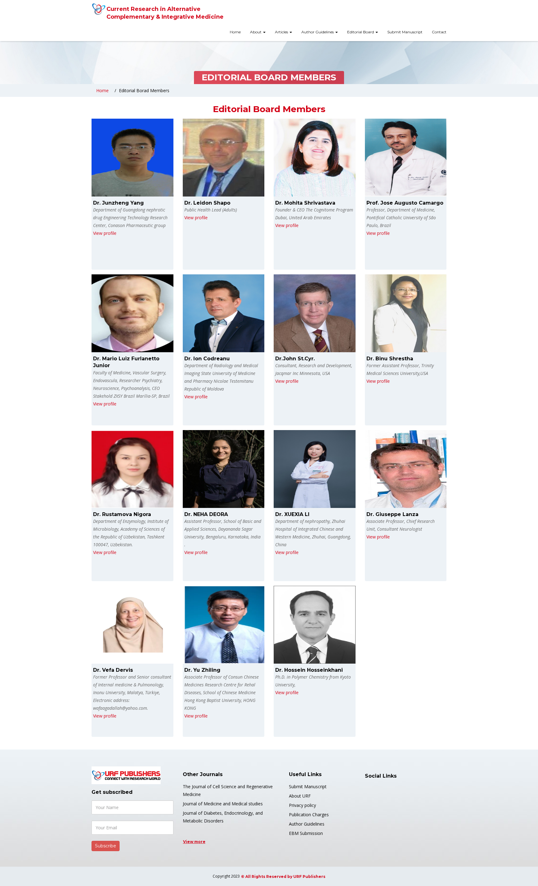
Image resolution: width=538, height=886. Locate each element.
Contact (439, 32)
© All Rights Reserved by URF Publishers (283, 876)
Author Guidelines (318, 32)
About (256, 32)
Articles (282, 32)
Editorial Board (361, 32)
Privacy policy (302, 805)
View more (194, 841)
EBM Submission (306, 833)
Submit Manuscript (404, 32)
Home (235, 32)
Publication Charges (309, 814)
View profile (104, 233)
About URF (300, 796)
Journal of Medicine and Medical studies (223, 804)
